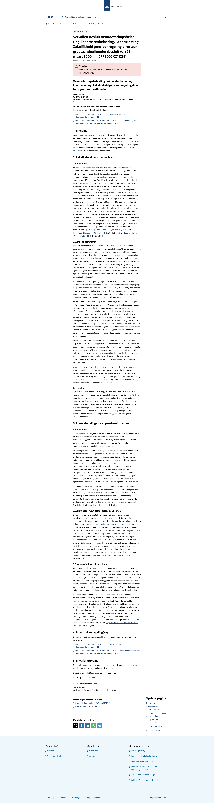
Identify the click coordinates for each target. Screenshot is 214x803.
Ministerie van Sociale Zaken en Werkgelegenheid (144, 768)
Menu (53, 17)
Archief (92, 756)
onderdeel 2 (78, 151)
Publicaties (59, 24)
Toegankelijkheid (93, 797)
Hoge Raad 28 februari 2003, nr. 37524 (89, 288)
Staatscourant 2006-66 (85, 707)
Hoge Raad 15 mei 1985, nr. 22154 (105, 230)
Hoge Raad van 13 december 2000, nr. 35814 (111, 555)
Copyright (76, 797)
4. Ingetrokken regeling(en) (152, 721)
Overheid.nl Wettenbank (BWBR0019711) (92, 703)
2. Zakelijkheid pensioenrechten (153, 708)
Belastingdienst (137, 751)
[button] (81, 31)
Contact (50, 751)
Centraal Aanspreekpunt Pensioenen (80, 17)
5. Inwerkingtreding (154, 726)
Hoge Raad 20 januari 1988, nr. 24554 (89, 233)
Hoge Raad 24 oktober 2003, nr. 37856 (106, 524)
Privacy (51, 797)
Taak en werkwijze (54, 756)
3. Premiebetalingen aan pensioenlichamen (156, 714)
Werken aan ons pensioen (142, 775)
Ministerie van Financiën (141, 761)
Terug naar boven (153, 730)
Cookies (63, 797)
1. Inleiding (150, 703)
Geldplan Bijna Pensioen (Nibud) (144, 780)
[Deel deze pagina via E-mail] (99, 725)
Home (50, 24)
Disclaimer (93, 751)
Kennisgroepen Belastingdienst (144, 756)
